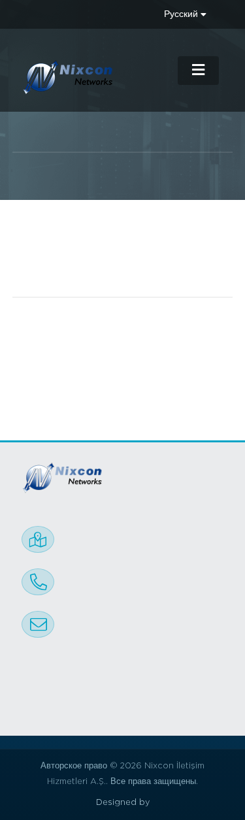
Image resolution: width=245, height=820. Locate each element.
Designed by (123, 802)
